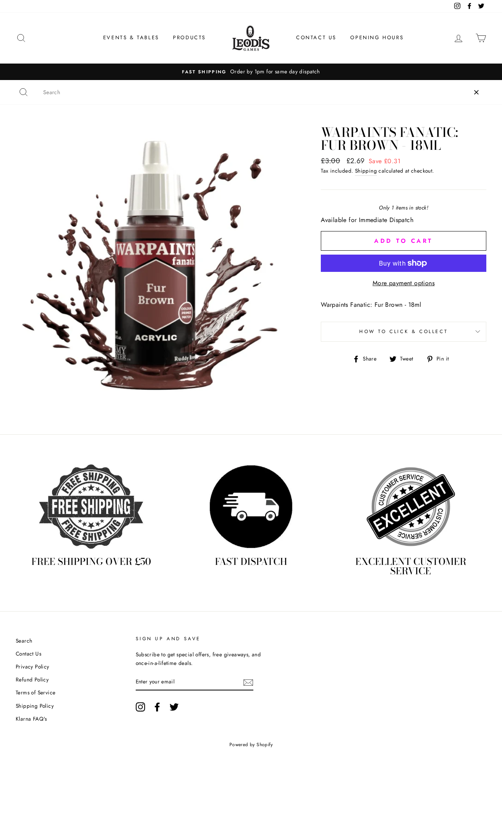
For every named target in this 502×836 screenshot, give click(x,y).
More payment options (404, 283)
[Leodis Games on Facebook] (157, 707)
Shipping (366, 171)
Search (24, 641)
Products (189, 37)
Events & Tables (131, 37)
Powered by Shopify (251, 744)
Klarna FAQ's (31, 719)
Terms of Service (35, 692)
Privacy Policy (32, 666)
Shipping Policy (35, 706)
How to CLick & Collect (403, 331)
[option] (253, 71)
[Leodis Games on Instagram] (140, 707)
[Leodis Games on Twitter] (174, 707)
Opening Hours (377, 37)
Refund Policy (32, 679)
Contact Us (316, 37)
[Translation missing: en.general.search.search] (23, 92)
